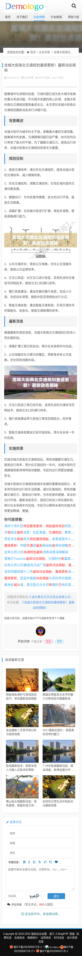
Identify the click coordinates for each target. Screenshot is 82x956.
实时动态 (59, 937)
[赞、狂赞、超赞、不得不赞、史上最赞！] (56, 862)
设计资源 (72, 937)
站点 (48, 641)
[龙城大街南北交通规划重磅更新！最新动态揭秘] (40, 240)
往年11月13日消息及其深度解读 (36, 552)
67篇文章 (36, 641)
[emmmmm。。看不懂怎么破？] (50, 862)
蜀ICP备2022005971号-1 (28, 946)
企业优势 (39, 17)
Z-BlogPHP (62, 933)
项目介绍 (73, 17)
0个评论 (59, 77)
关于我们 (22, 17)
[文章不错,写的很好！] (45, 862)
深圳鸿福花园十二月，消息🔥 (41, 571)
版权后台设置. (39, 933)
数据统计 (32, 937)
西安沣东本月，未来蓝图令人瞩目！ (42, 539)
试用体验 (46, 937)
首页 (8, 17)
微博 (59, 641)
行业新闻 (56, 17)
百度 (41, 941)
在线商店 (19, 937)
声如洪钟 (24, 641)
